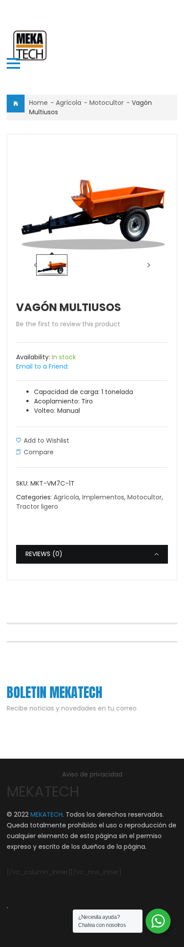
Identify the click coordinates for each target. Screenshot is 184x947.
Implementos (103, 497)
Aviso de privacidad (92, 774)
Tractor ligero (37, 506)
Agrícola (68, 102)
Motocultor (106, 102)
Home (38, 102)
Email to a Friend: (42, 366)
